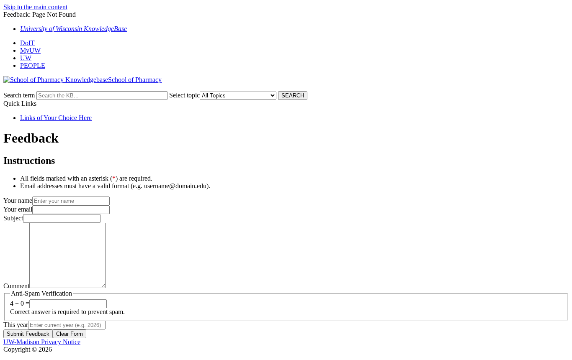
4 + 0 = (19, 303)
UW (25, 57)
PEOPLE (32, 65)
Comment (16, 285)
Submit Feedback (28, 334)
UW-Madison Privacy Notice (41, 341)
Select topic (184, 95)
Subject (13, 218)
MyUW (30, 50)
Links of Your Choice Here (56, 117)
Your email (17, 209)
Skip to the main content (35, 6)
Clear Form (69, 334)
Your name (17, 200)
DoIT (27, 42)
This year (15, 324)
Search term (19, 95)
